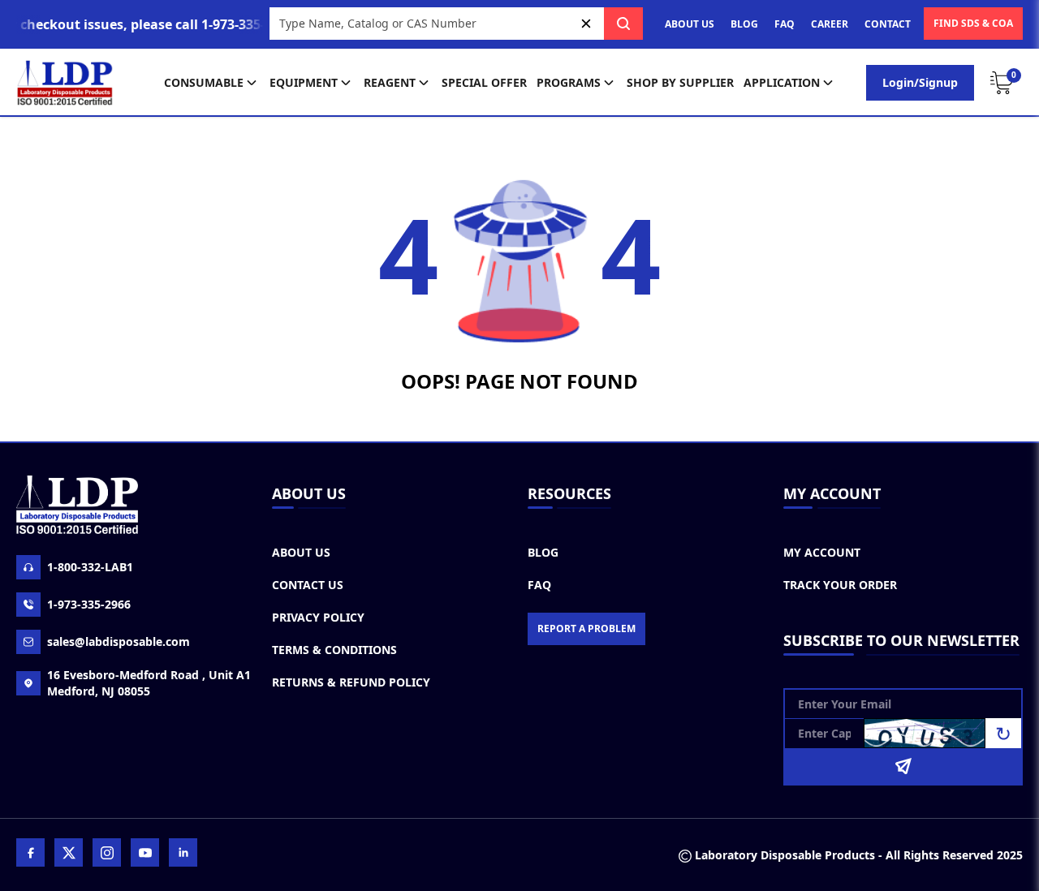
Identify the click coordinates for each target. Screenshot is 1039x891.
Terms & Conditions (334, 649)
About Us (301, 552)
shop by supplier (680, 82)
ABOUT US (689, 24)
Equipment (303, 82)
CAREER (829, 24)
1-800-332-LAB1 (90, 567)
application (782, 82)
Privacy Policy (318, 617)
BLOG (744, 24)
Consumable (204, 82)
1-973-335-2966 (89, 604)
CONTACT (887, 24)
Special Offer (484, 82)
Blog (543, 552)
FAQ (784, 24)
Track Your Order (840, 584)
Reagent (390, 82)
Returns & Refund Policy (351, 682)
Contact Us (307, 584)
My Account (821, 552)
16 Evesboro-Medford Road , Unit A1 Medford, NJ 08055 (149, 683)
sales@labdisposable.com (118, 641)
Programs (569, 82)
